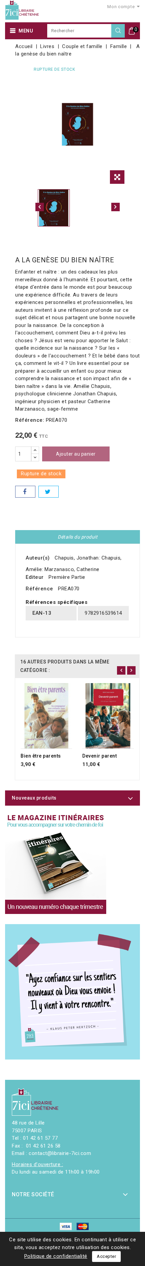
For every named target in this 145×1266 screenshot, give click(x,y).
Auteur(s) (38, 558)
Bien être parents (41, 756)
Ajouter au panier (76, 454)
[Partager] (25, 491)
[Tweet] (48, 491)
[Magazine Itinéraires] (55, 863)
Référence (39, 589)
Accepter (106, 1256)
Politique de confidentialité (55, 1256)
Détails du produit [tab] (77, 537)
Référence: (29, 420)
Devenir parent (99, 756)
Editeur (35, 577)
